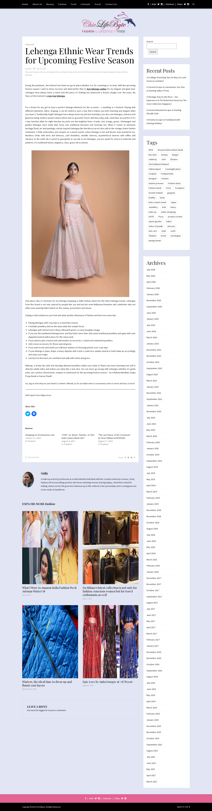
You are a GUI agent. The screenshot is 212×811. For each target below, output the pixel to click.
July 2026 (151, 269)
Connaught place (173, 169)
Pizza (160, 216)
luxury (173, 207)
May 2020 (151, 430)
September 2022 (154, 399)
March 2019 (152, 491)
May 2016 (151, 695)
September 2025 (154, 306)
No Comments (33, 457)
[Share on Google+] (134, 457)
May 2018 (151, 547)
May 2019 (151, 479)
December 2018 (154, 510)
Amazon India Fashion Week (170, 149)
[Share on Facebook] (125, 457)
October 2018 (153, 522)
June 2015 (151, 763)
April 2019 (151, 485)
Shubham (170, 4)
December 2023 (154, 349)
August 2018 (152, 528)
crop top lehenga (66, 72)
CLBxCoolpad (155, 169)
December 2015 (154, 726)
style (163, 230)
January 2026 (153, 294)
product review (175, 216)
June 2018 (151, 541)
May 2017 (151, 621)
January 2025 (153, 318)
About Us (37, 4)
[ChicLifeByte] (106, 21)
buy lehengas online (51, 72)
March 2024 (152, 337)
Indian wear (77, 72)
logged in (43, 710)
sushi (173, 230)
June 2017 (151, 615)
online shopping (168, 212)
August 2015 (152, 750)
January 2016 (153, 719)
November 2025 (154, 300)
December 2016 (154, 652)
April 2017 (151, 627)
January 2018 (153, 571)
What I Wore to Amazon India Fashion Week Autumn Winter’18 (49, 589)
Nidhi (154, 4)
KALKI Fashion (87, 72)
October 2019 (153, 454)
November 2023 (154, 356)
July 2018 (151, 534)
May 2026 (151, 275)
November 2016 (154, 658)
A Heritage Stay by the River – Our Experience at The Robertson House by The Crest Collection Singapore (167, 100)
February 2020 (153, 442)
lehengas (118, 72)
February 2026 (153, 288)
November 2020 (154, 411)
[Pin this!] (131, 457)
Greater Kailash (156, 192)
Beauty (50, 4)
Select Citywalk (156, 226)
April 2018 (151, 553)
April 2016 (151, 701)
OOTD (151, 216)
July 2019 (151, 473)
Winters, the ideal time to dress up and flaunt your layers (47, 683)
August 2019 (152, 467)
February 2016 (153, 713)
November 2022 (154, 393)
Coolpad (152, 173)
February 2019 (153, 497)
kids (164, 207)
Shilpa (180, 4)
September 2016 (154, 670)
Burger (175, 154)
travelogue (176, 235)
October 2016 (153, 664)
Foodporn (179, 188)
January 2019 (153, 504)
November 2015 (154, 732)
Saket (168, 221)
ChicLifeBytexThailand (159, 164)
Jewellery (153, 207)
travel (163, 235)
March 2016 (152, 707)
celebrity (153, 159)
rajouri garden (155, 221)
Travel (98, 4)
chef (163, 159)
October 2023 (153, 362)
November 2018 (154, 516)
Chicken (173, 159)
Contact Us (111, 4)
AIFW (151, 149)
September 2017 (154, 596)
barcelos (153, 154)
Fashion (62, 4)
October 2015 (153, 738)
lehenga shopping (107, 72)
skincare (171, 226)
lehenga (97, 72)
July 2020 (151, 417)
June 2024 (151, 331)
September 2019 (154, 460)
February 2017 (153, 639)
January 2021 (153, 405)
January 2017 (153, 645)
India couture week (157, 202)
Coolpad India (167, 173)
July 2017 (151, 608)
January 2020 (153, 448)
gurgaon (171, 192)
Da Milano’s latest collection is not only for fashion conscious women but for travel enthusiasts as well (110, 591)
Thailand (152, 235)
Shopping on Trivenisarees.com (39, 434)
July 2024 (151, 325)
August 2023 (152, 374)
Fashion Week (155, 188)
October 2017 (153, 590)
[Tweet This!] (128, 457)
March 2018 (152, 559)
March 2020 (152, 436)
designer (153, 178)
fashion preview (156, 183)
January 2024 (153, 343)
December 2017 (154, 578)
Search (150, 41)
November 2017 (154, 584)
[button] (80, 223)
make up (152, 212)
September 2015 (154, 744)
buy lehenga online (36, 72)
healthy (152, 197)
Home (25, 4)
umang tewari (155, 240)
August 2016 (152, 676)
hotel (162, 197)
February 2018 (153, 565)
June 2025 (151, 312)
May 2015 (151, 769)
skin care (153, 230)
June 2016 (151, 689)
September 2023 (154, 368)
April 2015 (151, 775)
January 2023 (153, 386)
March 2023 (152, 380)
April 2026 (151, 281)
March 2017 (152, 633)
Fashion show (174, 183)
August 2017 (152, 602)
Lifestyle (85, 4)
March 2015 (152, 781)
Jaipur (173, 202)
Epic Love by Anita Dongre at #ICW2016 (107, 682)
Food (73, 4)
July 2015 (151, 756)
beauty (164, 154)
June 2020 (151, 423)
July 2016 (151, 682)
